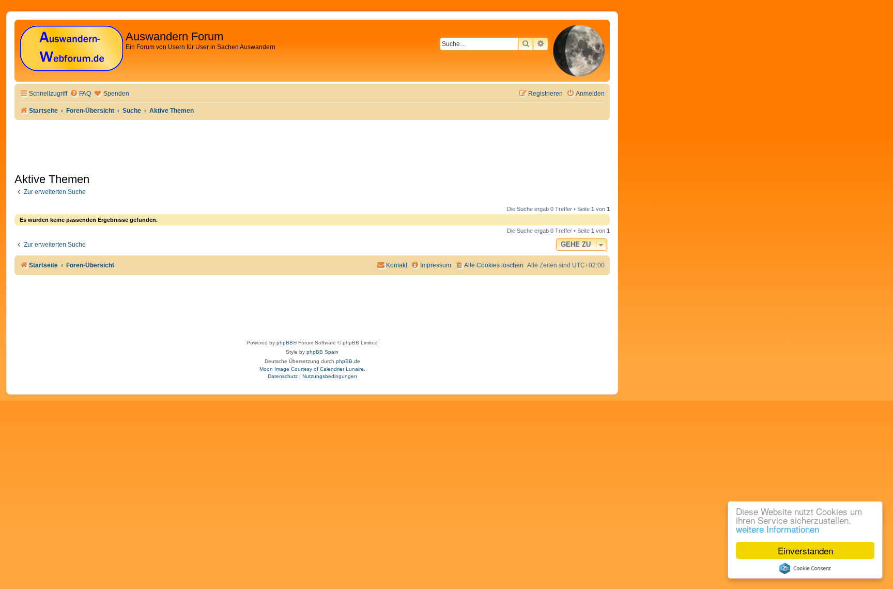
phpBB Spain (322, 352)
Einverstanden (805, 550)
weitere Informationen (777, 528)
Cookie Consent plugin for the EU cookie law (805, 568)
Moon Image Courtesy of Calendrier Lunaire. (312, 369)
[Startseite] (71, 48)
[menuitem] (80, 94)
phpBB (284, 342)
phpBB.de (348, 361)
